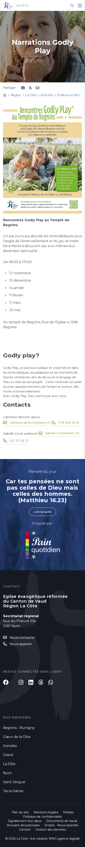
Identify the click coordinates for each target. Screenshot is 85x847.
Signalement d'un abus (24, 821)
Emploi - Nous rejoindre (61, 825)
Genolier (10, 746)
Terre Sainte (13, 791)
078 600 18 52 (68, 423)
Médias (68, 812)
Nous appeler (21, 644)
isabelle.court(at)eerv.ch (62, 433)
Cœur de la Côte (17, 737)
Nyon (7, 773)
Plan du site (20, 812)
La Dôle (9, 764)
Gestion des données (50, 829)
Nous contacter (22, 638)
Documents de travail (61, 821)
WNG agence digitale (64, 838)
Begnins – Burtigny (19, 728)
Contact (25, 829)
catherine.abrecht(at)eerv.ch (30, 423)
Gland (8, 755)
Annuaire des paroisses (23, 825)
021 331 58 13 (19, 441)
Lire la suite (42, 512)
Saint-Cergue (14, 782)
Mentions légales (46, 812)
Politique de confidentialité (42, 816)
